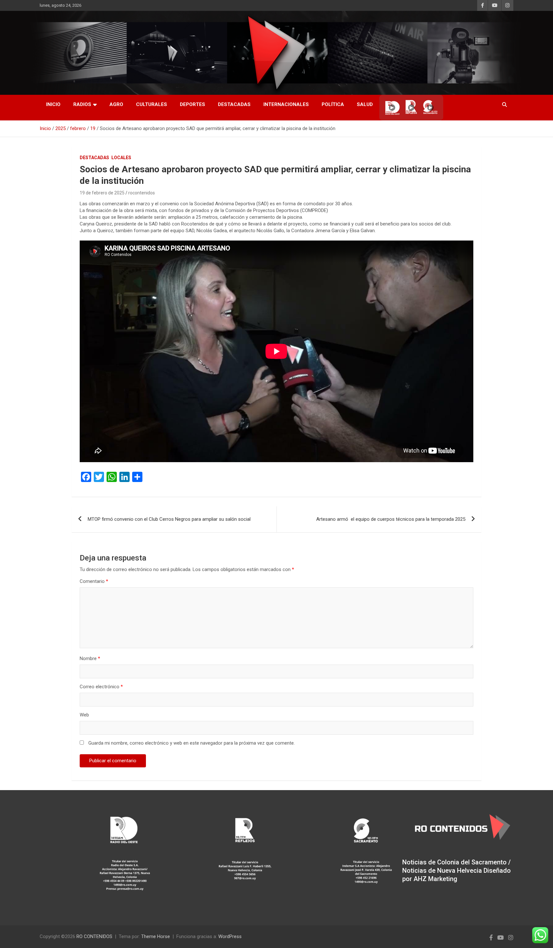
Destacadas (234, 104)
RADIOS (82, 104)
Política (333, 104)
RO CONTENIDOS (94, 936)
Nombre (90, 658)
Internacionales (286, 104)
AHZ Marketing (435, 879)
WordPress (230, 936)
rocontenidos (141, 192)
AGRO (116, 104)
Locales (121, 157)
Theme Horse (155, 936)
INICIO (53, 104)
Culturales (151, 104)
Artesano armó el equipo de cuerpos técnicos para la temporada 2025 (390, 519)
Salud (365, 104)
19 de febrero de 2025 (102, 192)
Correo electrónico (101, 687)
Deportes (192, 104)
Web (84, 715)
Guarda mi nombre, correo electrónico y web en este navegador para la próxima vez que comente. (191, 743)
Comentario (94, 581)
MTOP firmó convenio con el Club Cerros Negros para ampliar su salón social (169, 519)
